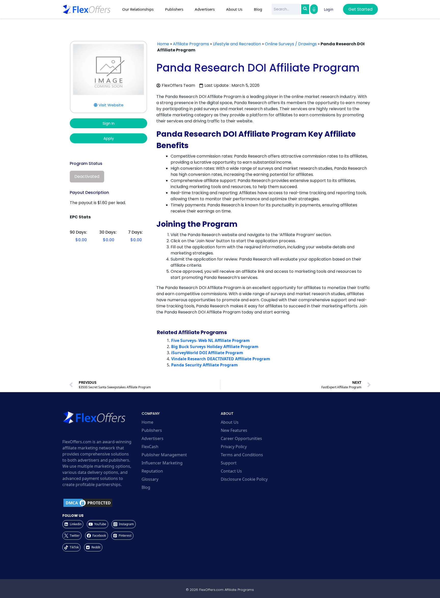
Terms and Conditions (242, 455)
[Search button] (305, 9)
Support (229, 463)
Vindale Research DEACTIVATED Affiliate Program (220, 359)
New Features (234, 430)
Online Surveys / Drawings (291, 44)
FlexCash (150, 446)
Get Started (360, 9)
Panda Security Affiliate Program (204, 365)
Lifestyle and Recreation (237, 44)
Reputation (152, 471)
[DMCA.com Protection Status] (101, 503)
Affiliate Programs (191, 44)
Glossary (150, 479)
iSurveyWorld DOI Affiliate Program (207, 352)
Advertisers (152, 438)
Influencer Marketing (162, 463)
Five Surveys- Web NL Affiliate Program (210, 340)
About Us (230, 422)
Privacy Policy (234, 446)
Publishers (152, 430)
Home (163, 44)
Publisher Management (164, 455)
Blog (258, 9)
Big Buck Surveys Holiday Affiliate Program (214, 346)
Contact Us (231, 471)
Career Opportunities (241, 438)
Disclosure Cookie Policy (244, 479)
